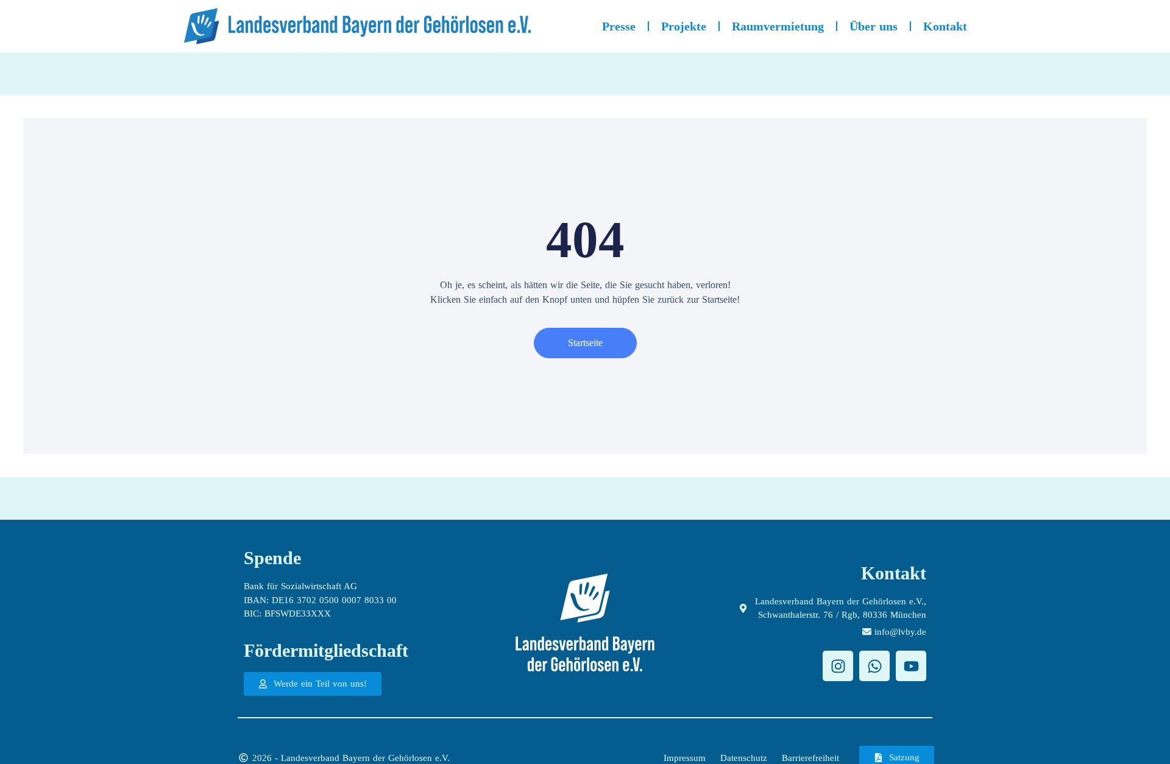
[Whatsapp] (874, 666)
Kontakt (945, 26)
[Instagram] (838, 666)
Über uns (873, 26)
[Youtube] (911, 666)
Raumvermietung (778, 26)
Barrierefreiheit (810, 758)
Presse (619, 26)
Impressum (685, 758)
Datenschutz (743, 758)
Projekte (683, 26)
